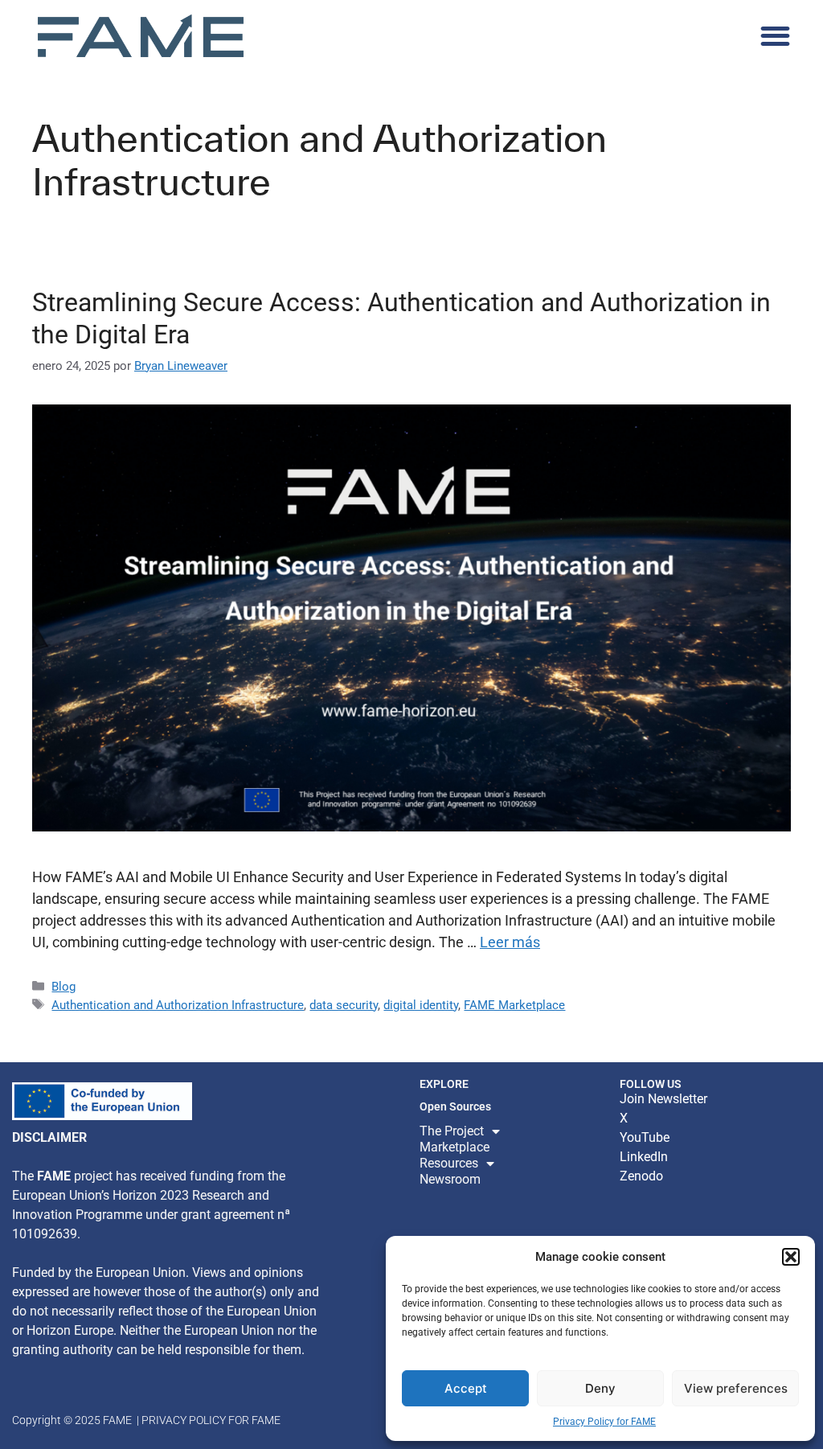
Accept (465, 1388)
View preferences (736, 1388)
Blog (63, 986)
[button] (791, 1257)
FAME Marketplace (514, 1005)
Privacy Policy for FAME (604, 1421)
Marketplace (454, 1147)
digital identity (420, 1005)
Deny (600, 1388)
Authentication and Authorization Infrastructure (177, 1005)
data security (343, 1005)
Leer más (510, 942)
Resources (449, 1163)
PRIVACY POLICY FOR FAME (210, 1420)
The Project (452, 1131)
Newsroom (450, 1179)
